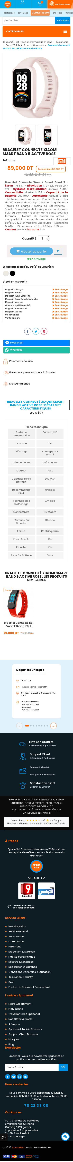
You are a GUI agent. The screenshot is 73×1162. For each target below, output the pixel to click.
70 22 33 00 (36, 1105)
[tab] (36, 405)
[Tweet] (35, 331)
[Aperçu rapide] (23, 603)
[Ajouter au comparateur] (58, 251)
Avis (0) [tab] (36, 413)
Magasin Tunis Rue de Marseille (21, 299)
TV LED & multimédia (17, 1133)
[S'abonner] (63, 1067)
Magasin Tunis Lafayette (17, 295)
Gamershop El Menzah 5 (18, 305)
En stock (18, 640)
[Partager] (27, 331)
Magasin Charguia (14, 289)
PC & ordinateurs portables (22, 1121)
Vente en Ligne (13, 317)
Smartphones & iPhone (19, 1124)
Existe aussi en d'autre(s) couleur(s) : (28, 267)
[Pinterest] (44, 331)
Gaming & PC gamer (18, 1127)
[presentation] (24, 135)
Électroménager (15, 1136)
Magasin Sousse (13, 311)
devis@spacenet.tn (23, 907)
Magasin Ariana (13, 292)
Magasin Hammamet (16, 308)
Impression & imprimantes (21, 1130)
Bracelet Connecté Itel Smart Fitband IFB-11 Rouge (18, 624)
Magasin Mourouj (14, 302)
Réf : (5, 160)
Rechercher (63, 20)
